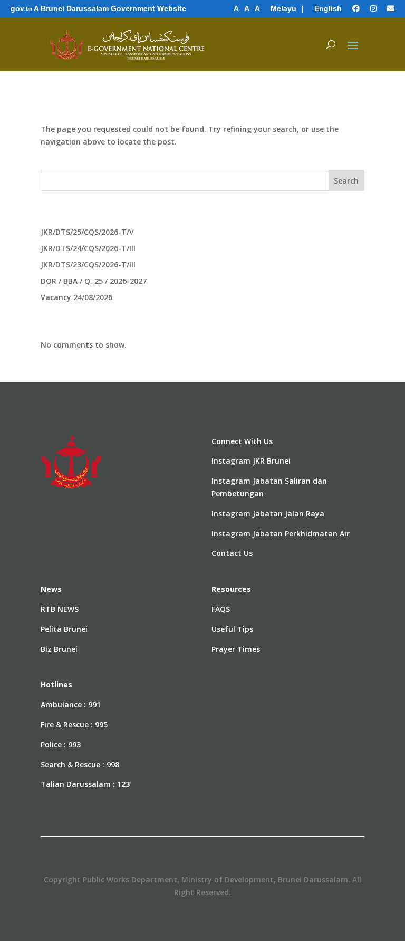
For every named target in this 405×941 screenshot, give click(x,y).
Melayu (283, 8)
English (328, 8)
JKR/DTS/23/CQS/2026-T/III (88, 265)
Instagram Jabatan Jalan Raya (267, 513)
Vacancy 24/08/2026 (76, 297)
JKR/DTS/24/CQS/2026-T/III (88, 248)
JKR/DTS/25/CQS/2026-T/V (87, 232)
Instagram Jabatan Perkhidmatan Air (280, 534)
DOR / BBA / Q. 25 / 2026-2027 (94, 281)
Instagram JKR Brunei (251, 461)
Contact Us (232, 553)
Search (346, 181)
